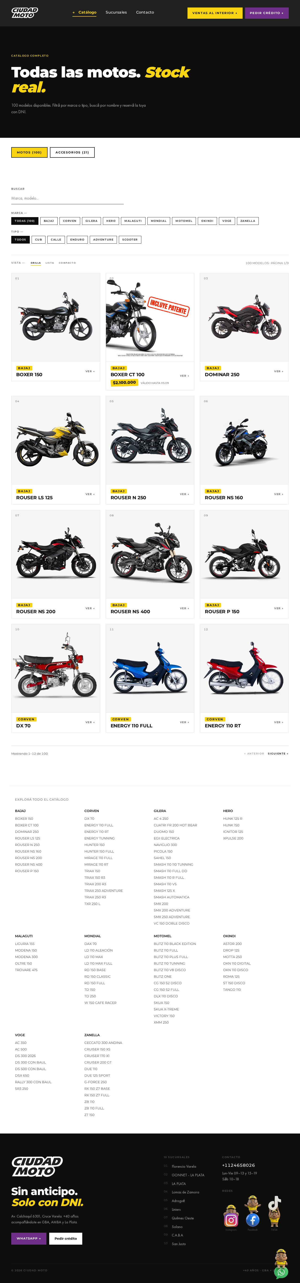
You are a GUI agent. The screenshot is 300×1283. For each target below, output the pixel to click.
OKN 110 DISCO (235, 970)
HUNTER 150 (94, 845)
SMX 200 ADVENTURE (172, 910)
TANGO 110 (232, 990)
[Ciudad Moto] (25, 13)
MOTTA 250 (232, 957)
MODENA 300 (26, 957)
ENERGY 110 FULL (98, 825)
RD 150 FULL (94, 983)
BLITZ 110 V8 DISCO (170, 970)
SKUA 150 (161, 1003)
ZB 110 (89, 1102)
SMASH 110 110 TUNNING (173, 864)
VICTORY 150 (164, 1016)
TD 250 (90, 996)
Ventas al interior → (214, 13)
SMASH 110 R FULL (169, 877)
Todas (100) (25, 220)
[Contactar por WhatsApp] (281, 1264)
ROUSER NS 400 (28, 864)
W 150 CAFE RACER (100, 1003)
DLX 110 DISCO (166, 996)
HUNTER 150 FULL (99, 851)
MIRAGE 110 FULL (98, 858)
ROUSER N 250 (27, 845)
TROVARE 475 (26, 970)
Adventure (103, 239)
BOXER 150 (24, 818)
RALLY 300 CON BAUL (33, 1082)
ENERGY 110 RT (96, 832)
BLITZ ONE (163, 976)
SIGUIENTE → (278, 753)
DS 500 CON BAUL (30, 1069)
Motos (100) (29, 152)
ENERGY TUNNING (99, 838)
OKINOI (207, 220)
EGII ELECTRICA (167, 838)
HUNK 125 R (232, 818)
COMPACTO (67, 262)
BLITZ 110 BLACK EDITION (175, 944)
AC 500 (21, 1049)
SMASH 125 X (164, 891)
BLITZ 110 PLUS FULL (171, 957)
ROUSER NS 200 (28, 858)
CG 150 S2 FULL (166, 990)
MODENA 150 (26, 950)
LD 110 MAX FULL (98, 963)
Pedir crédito (66, 1238)
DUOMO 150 (164, 832)
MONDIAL (159, 220)
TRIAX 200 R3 (95, 884)
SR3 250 (21, 1088)
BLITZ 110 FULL (166, 950)
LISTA (50, 262)
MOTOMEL (184, 220)
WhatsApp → (29, 1238)
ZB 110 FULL (94, 1108)
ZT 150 (89, 1115)
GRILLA (36, 262)
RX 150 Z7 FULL (96, 1095)
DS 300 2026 (25, 1056)
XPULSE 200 (233, 838)
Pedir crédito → (267, 13)
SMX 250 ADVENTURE (172, 917)
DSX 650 (22, 1075)
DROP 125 (231, 950)
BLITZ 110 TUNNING (169, 963)
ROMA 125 (231, 976)
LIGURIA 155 (24, 944)
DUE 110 (90, 1069)
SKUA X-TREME (166, 1009)
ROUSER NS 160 (28, 851)
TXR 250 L (92, 904)
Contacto (144, 12)
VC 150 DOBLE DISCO (172, 923)
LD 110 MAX (93, 957)
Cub (38, 239)
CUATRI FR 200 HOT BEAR (175, 825)
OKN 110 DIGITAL (237, 963)
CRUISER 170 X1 (96, 1056)
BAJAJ (49, 220)
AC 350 (20, 1043)
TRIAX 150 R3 (94, 877)
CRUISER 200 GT (98, 1062)
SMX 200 (161, 904)
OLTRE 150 (23, 963)
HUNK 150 (231, 825)
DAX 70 (90, 944)
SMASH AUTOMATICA (171, 897)
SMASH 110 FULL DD (170, 871)
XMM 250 (161, 1022)
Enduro (77, 239)
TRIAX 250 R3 (95, 897)
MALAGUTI (133, 220)
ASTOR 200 (232, 944)
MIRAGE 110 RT (96, 864)
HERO (111, 220)
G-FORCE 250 (95, 1082)
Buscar (18, 189)
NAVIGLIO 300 (165, 845)
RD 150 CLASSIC (97, 976)
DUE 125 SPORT (97, 1075)
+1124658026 (238, 1165)
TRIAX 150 (92, 871)
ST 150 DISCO (234, 983)
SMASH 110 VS (165, 884)
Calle (56, 239)
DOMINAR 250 (27, 832)
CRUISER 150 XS (97, 1049)
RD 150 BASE (95, 970)
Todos (20, 239)
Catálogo (84, 12)
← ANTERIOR (254, 753)
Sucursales (115, 12)
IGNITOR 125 (233, 832)
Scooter (130, 239)
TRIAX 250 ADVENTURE (103, 891)
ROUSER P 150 (27, 871)
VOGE (226, 220)
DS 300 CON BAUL (30, 1062)
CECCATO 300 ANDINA (103, 1043)
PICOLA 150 (163, 851)
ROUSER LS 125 (27, 838)
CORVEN (70, 220)
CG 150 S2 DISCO (168, 983)
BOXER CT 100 (26, 825)
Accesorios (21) (72, 152)
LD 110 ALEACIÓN (98, 950)
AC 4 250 (161, 818)
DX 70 (89, 818)
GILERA (92, 220)
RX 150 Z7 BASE (97, 1088)
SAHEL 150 (162, 858)
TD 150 (89, 990)
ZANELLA (247, 220)
